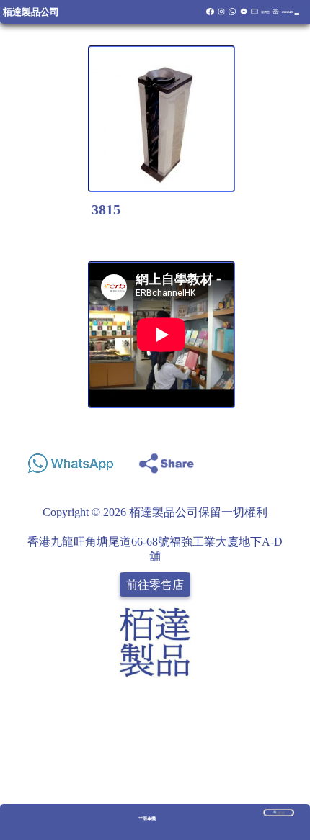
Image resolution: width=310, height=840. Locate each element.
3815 (106, 209)
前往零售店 (155, 584)
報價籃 (265, 12)
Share (284, 459)
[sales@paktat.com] (254, 14)
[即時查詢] (244, 14)
